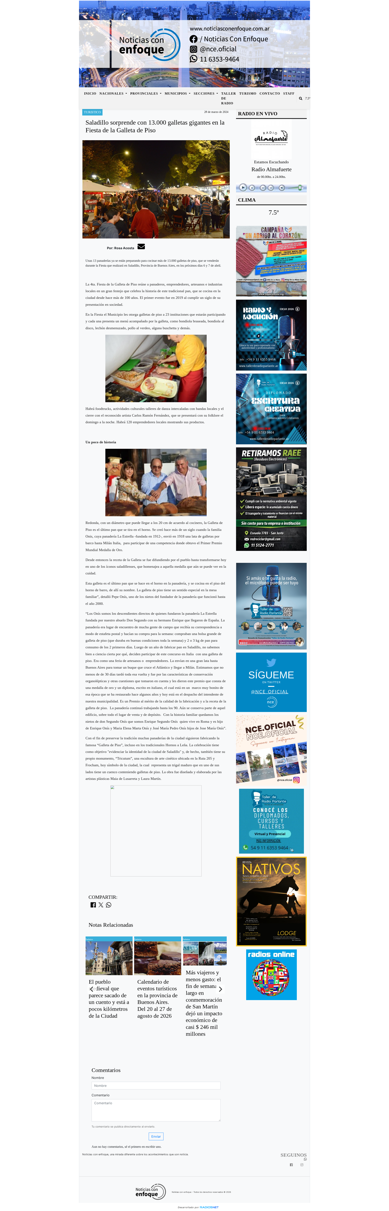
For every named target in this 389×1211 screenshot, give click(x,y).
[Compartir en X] (101, 906)
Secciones (205, 93)
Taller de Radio (228, 98)
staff (289, 93)
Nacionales (112, 93)
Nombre (98, 1078)
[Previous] (92, 989)
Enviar (156, 1136)
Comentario (101, 1095)
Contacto (270, 93)
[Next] (220, 989)
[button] (300, 98)
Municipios (176, 93)
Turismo (247, 93)
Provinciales (144, 93)
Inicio (90, 93)
